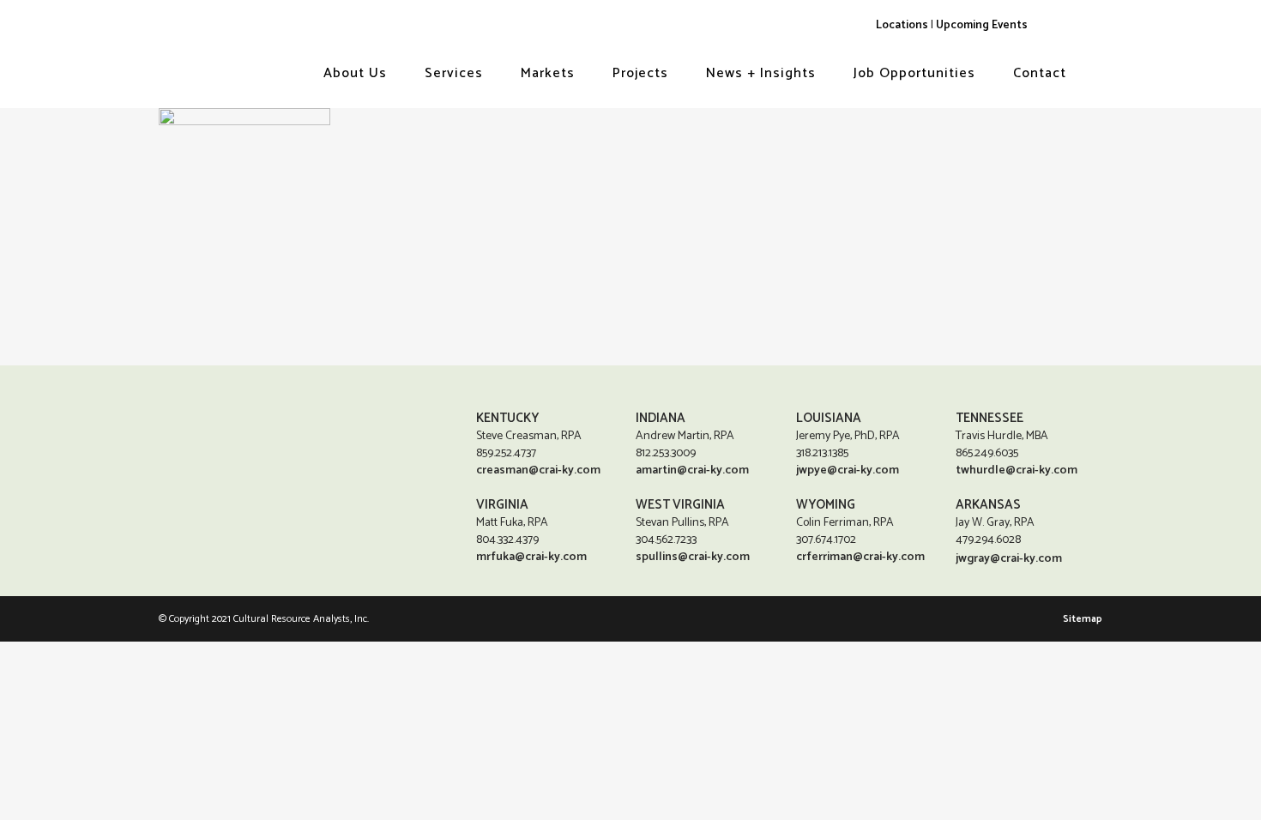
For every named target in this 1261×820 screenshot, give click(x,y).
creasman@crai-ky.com (538, 470)
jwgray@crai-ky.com (1009, 559)
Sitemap (1082, 619)
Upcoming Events (982, 24)
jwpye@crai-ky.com (847, 470)
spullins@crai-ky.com (693, 557)
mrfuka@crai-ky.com (531, 557)
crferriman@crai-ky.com (860, 557)
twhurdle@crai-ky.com (1016, 470)
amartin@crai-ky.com (692, 470)
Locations (902, 24)
